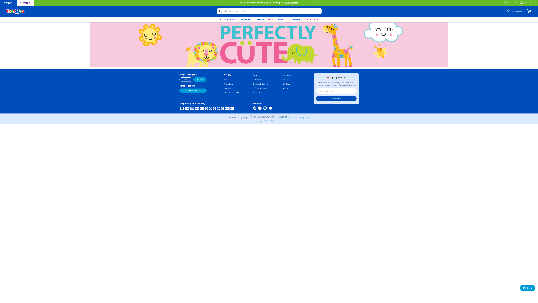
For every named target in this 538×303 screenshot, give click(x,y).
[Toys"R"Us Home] (15, 11)
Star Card (285, 80)
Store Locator (512, 3)
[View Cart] (529, 11)
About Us (227, 80)
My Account (257, 92)
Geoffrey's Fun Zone (231, 92)
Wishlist (285, 88)
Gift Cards (286, 84)
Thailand (193, 90)
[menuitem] (228, 19)
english (200, 79)
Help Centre (257, 80)
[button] (318, 3)
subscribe (336, 98)
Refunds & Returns (260, 88)
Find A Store (228, 84)
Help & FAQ (527, 3)
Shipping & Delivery (260, 84)
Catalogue (227, 88)
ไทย (185, 79)
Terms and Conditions (287, 118)
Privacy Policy (304, 118)
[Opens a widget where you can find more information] (527, 288)
